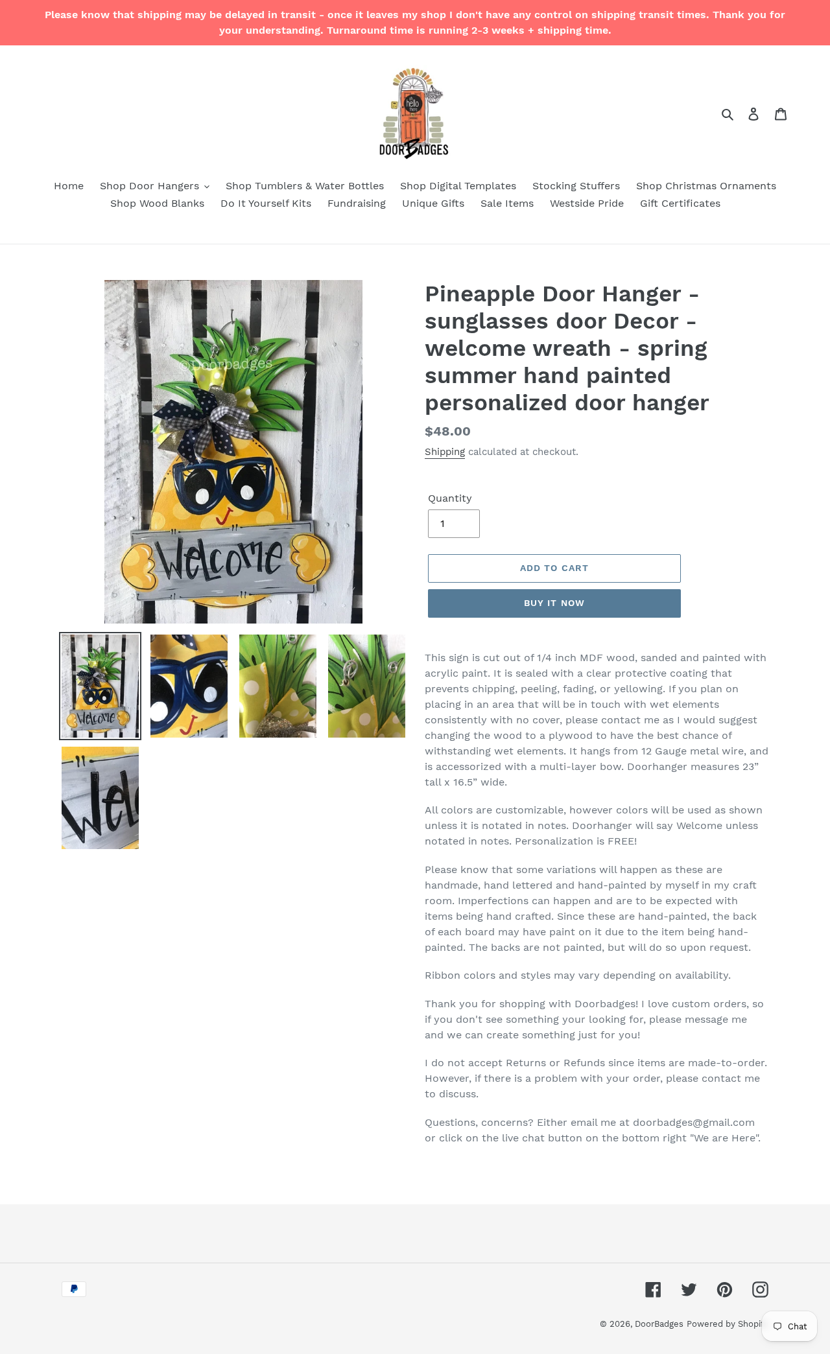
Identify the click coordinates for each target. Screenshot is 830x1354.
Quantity (450, 498)
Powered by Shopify (727, 1324)
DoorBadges (659, 1324)
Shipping (445, 452)
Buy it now (554, 603)
